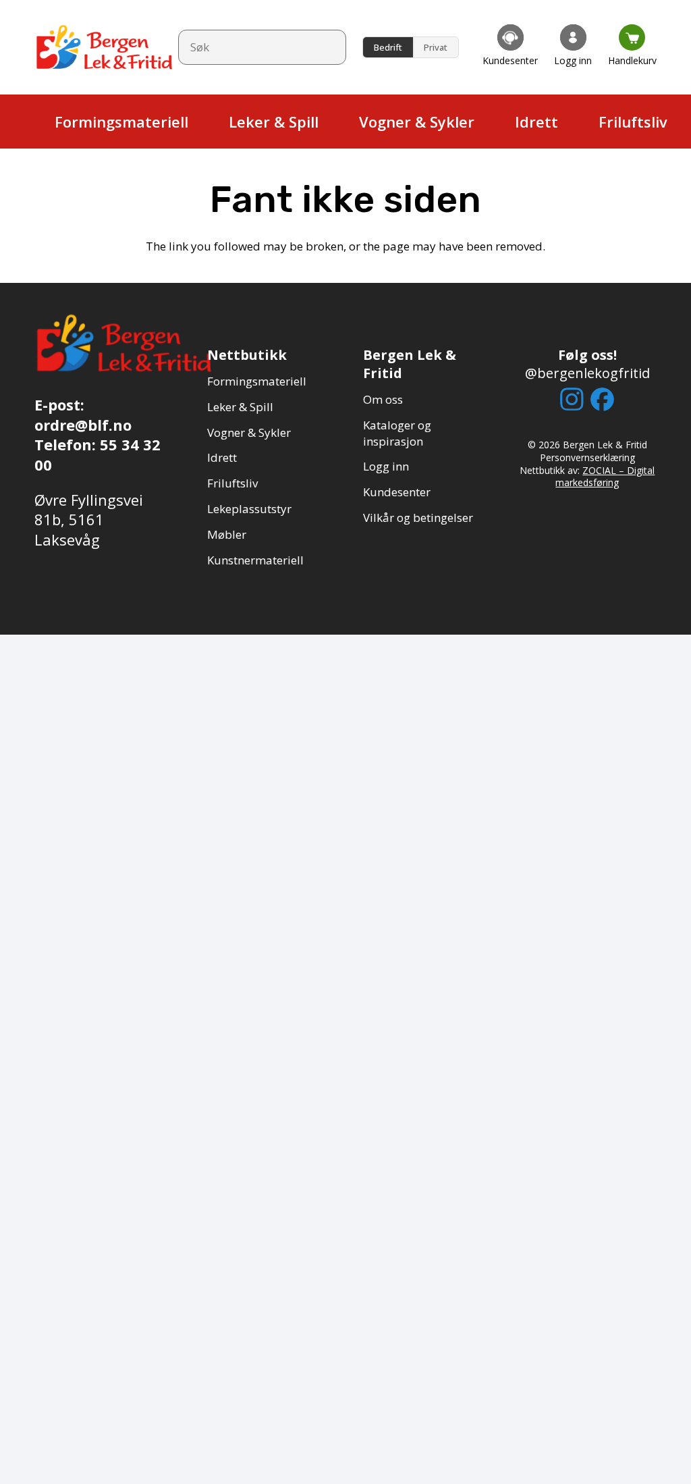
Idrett (222, 457)
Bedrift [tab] (388, 47)
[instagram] (572, 399)
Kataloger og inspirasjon (397, 433)
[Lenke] (510, 47)
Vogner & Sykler (249, 432)
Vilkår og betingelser (418, 517)
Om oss (383, 399)
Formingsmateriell (256, 381)
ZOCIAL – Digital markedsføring (605, 476)
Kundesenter (397, 492)
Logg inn (386, 466)
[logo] (104, 47)
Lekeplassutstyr (249, 508)
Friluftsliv (232, 483)
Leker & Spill (240, 407)
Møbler (226, 534)
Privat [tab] (435, 47)
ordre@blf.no (83, 425)
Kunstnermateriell (255, 560)
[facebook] (602, 399)
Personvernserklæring (587, 457)
